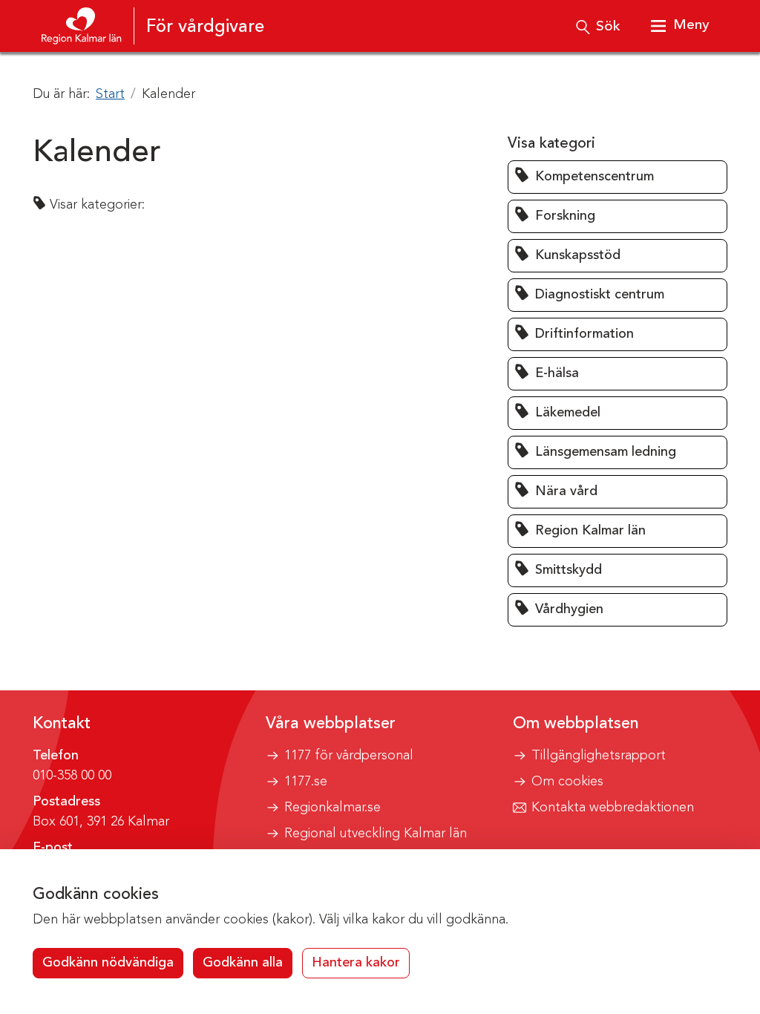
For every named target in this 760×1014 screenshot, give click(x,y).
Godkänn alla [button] (243, 962)
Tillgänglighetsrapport (598, 755)
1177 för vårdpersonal (348, 755)
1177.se (305, 781)
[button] (617, 177)
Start (110, 94)
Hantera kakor (356, 962)
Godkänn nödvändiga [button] (108, 962)
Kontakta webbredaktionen (612, 807)
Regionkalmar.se (332, 807)
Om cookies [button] (567, 781)
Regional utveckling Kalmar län (375, 833)
